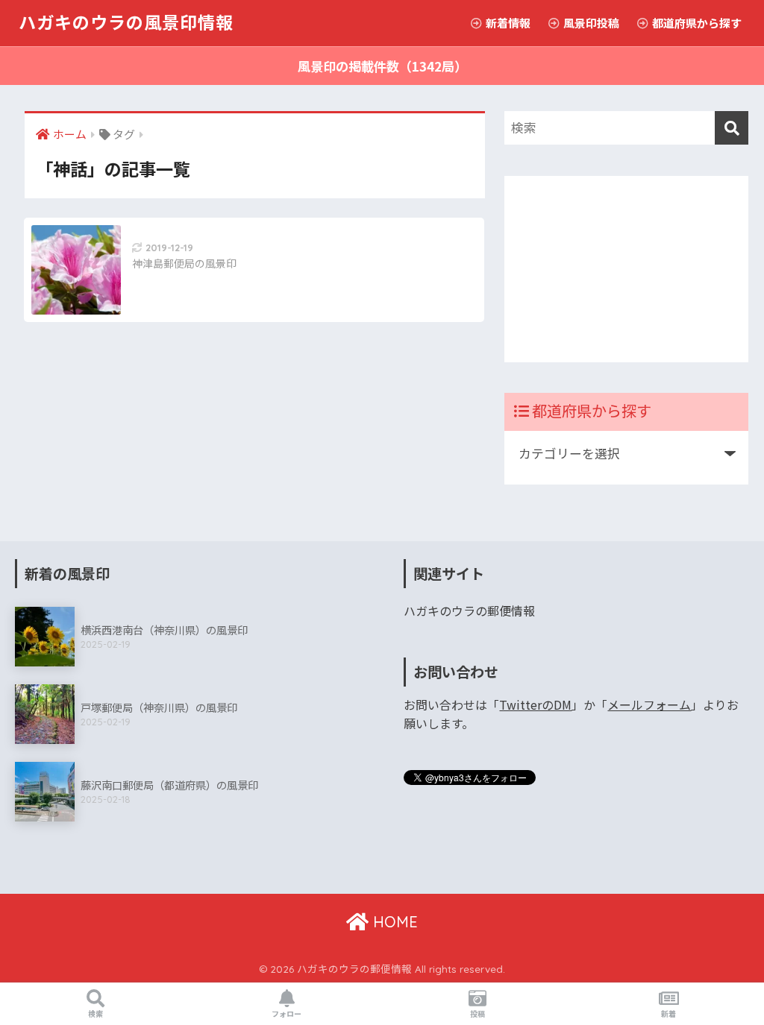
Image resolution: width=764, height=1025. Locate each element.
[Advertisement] (626, 269)
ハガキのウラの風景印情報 (126, 23)
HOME (393, 921)
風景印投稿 (590, 23)
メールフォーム (649, 704)
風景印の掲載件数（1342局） (382, 66)
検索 (95, 1013)
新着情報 (506, 23)
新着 (668, 1013)
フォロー (286, 1013)
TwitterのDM (535, 704)
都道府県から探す (696, 23)
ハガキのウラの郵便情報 (469, 610)
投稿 (477, 1013)
